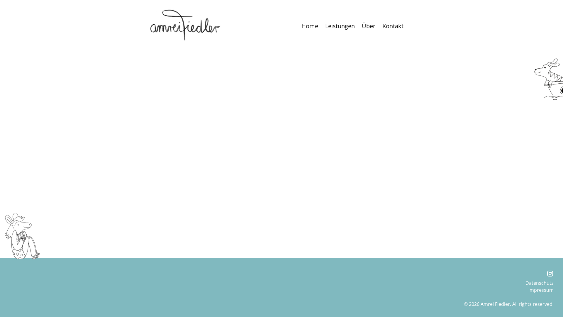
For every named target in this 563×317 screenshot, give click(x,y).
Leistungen (340, 26)
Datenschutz (539, 283)
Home (309, 26)
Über (368, 26)
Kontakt (392, 26)
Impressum (541, 290)
